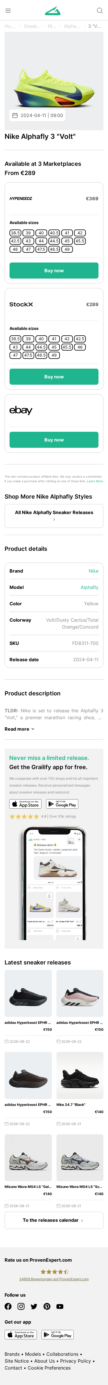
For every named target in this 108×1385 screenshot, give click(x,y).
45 (67, 241)
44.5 (54, 241)
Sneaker (32, 26)
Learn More (95, 481)
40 (41, 233)
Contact (13, 1368)
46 (15, 249)
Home (11, 26)
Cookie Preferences (49, 1368)
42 (79, 233)
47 (28, 249)
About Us (44, 1361)
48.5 (54, 249)
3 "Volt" (95, 26)
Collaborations (62, 1354)
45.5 (79, 241)
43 (28, 241)
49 (67, 249)
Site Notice (17, 1361)
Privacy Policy (75, 1361)
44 (41, 241)
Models (33, 1354)
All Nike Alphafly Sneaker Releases (54, 512)
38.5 (15, 233)
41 (67, 233)
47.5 (41, 249)
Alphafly (73, 26)
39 (28, 233)
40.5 (54, 233)
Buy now (54, 270)
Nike (53, 26)
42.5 (15, 241)
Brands (12, 1354)
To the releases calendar (51, 1220)
